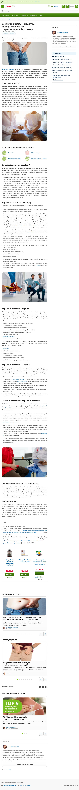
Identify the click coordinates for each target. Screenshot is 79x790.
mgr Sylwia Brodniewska (11, 727)
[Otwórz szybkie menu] (2, 6)
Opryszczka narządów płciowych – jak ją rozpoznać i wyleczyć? (16, 664)
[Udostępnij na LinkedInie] (40, 687)
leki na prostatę (22, 381)
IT (77, 785)
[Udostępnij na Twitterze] (43, 687)
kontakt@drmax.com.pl (10, 785)
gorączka (6, 349)
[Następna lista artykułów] (45, 634)
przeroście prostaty (18, 379)
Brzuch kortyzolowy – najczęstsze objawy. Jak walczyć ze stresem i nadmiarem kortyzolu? (22, 618)
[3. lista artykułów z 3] (27, 734)
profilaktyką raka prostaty (10, 422)
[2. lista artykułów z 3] (25, 734)
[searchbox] (39, 11)
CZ (71, 785)
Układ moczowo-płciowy (38, 158)
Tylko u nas (5, 15)
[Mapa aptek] (49, 6)
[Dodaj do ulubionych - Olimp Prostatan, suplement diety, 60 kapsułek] (30, 549)
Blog (41, 15)
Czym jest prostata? (59, 56)
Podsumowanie (58, 80)
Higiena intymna (36, 153)
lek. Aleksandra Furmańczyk (12, 627)
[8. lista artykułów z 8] (32, 634)
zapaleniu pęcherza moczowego (24, 226)
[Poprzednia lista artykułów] (41, 634)
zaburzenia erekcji (8, 336)
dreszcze (31, 232)
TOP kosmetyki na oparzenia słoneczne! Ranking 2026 (15, 718)
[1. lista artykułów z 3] (22, 734)
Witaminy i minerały (14, 158)
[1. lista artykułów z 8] (17, 634)
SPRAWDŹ (37, 2)
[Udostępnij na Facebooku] (46, 687)
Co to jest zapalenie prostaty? (62, 59)
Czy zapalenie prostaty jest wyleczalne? (61, 76)
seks (38, 265)
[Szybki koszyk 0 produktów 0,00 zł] (76, 6)
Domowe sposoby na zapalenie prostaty (62, 71)
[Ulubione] (63, 6)
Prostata (11, 153)
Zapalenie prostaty (8, 69)
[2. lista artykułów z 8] (20, 634)
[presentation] (9, 553)
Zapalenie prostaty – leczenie (62, 67)
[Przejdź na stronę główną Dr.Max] (10, 6)
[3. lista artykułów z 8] (22, 634)
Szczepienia (33, 15)
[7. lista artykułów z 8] (30, 634)
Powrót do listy (7, 769)
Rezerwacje (24, 15)
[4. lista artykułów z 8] (24, 634)
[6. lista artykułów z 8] (28, 634)
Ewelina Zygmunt (9, 672)
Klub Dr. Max (15, 15)
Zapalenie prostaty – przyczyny (62, 62)
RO (75, 785)
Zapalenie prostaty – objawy (62, 65)
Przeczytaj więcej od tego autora (24, 764)
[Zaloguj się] (67, 6)
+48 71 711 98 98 (25, 785)
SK (73, 785)
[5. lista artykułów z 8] (26, 634)
